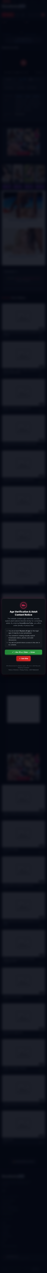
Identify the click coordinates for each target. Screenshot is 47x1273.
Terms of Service (13, 670)
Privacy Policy (24, 670)
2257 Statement (34, 670)
